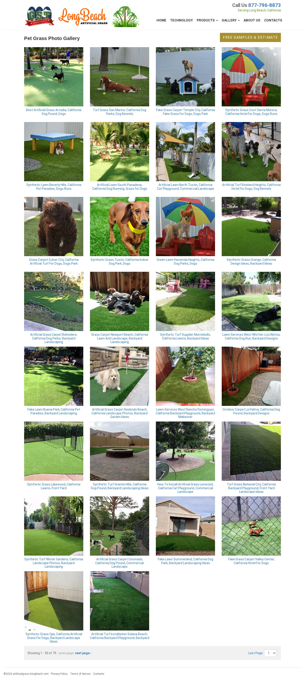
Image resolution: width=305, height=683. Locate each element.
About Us (252, 20)
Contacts (273, 20)
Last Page (255, 653)
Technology (181, 20)
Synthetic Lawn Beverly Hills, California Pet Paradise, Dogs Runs (53, 186)
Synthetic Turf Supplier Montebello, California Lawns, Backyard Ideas (185, 336)
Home (161, 20)
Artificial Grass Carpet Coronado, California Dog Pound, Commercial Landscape (119, 563)
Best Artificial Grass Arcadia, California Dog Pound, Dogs (53, 112)
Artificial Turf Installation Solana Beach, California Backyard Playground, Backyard (119, 636)
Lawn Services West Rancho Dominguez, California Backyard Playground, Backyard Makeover (185, 413)
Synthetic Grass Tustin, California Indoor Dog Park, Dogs (119, 261)
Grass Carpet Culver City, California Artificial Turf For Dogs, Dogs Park (54, 261)
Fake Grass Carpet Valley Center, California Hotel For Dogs (251, 561)
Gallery (230, 20)
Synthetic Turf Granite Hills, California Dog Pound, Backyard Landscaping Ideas (119, 486)
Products (206, 20)
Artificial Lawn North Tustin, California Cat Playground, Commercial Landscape (185, 186)
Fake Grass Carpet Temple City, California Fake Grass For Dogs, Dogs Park (185, 112)
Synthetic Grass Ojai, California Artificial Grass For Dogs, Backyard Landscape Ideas (53, 637)
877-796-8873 (264, 5)
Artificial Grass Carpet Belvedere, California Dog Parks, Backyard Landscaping (53, 338)
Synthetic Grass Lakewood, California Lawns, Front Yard (53, 486)
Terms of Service (80, 673)
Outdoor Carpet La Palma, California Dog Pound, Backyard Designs (251, 411)
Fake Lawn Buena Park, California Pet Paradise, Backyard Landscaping (53, 411)
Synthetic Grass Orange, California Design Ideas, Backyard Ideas (251, 261)
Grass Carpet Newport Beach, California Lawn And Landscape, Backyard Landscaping (119, 338)
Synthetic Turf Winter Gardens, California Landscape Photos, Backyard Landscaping (53, 563)
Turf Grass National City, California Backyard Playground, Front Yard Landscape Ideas (251, 488)
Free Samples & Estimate (250, 37)
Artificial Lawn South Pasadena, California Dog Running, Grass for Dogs (119, 186)
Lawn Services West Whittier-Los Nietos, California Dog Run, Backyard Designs (251, 336)
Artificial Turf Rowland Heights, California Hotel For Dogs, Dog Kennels (251, 186)
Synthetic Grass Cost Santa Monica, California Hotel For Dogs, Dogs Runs (251, 112)
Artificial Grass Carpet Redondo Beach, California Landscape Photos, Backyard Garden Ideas (120, 413)
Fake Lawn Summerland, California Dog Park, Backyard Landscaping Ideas (185, 561)
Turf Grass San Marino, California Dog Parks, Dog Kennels (119, 112)
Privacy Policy (59, 673)
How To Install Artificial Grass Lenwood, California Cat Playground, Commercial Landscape (185, 488)
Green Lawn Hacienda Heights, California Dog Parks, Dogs (185, 261)
